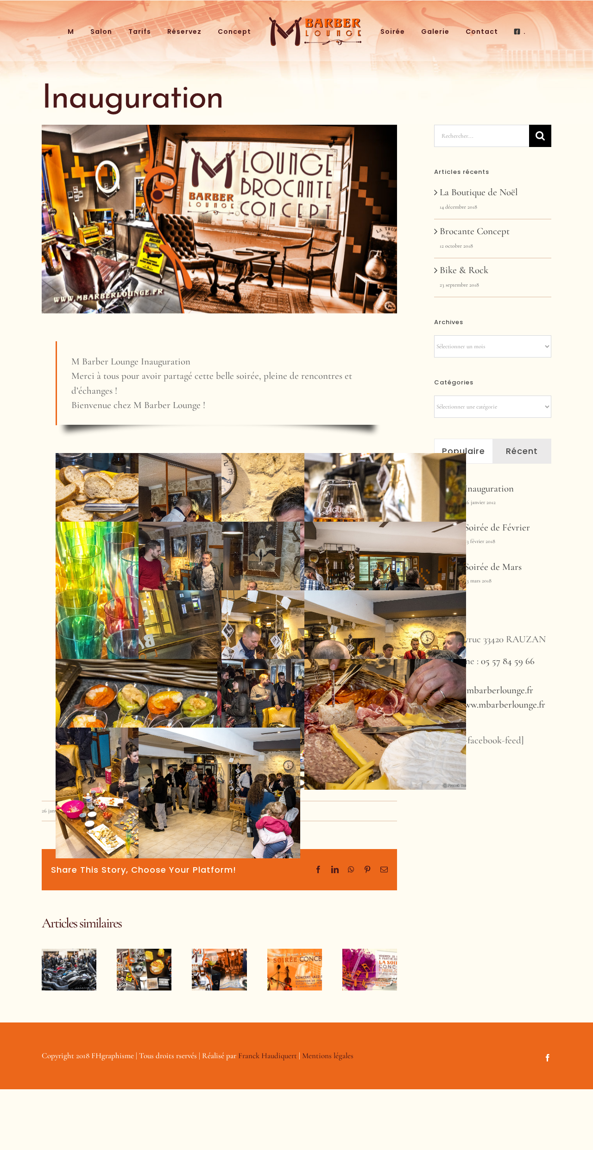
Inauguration (489, 488)
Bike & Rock (464, 270)
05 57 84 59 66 (508, 661)
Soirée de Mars (493, 567)
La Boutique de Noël (478, 192)
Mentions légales (327, 1056)
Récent (522, 451)
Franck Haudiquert (267, 1056)
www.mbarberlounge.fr (501, 704)
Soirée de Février (497, 527)
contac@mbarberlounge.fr (483, 690)
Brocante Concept (475, 231)
